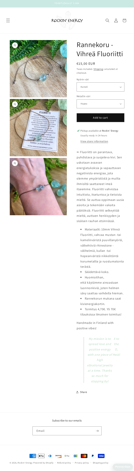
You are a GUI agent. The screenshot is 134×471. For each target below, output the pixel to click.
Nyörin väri (83, 79)
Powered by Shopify (43, 462)
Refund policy (64, 462)
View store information (94, 141)
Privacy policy (82, 462)
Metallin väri (83, 96)
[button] (8, 20)
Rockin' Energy (25, 462)
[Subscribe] (97, 430)
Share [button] (83, 392)
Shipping (98, 69)
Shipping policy (101, 462)
